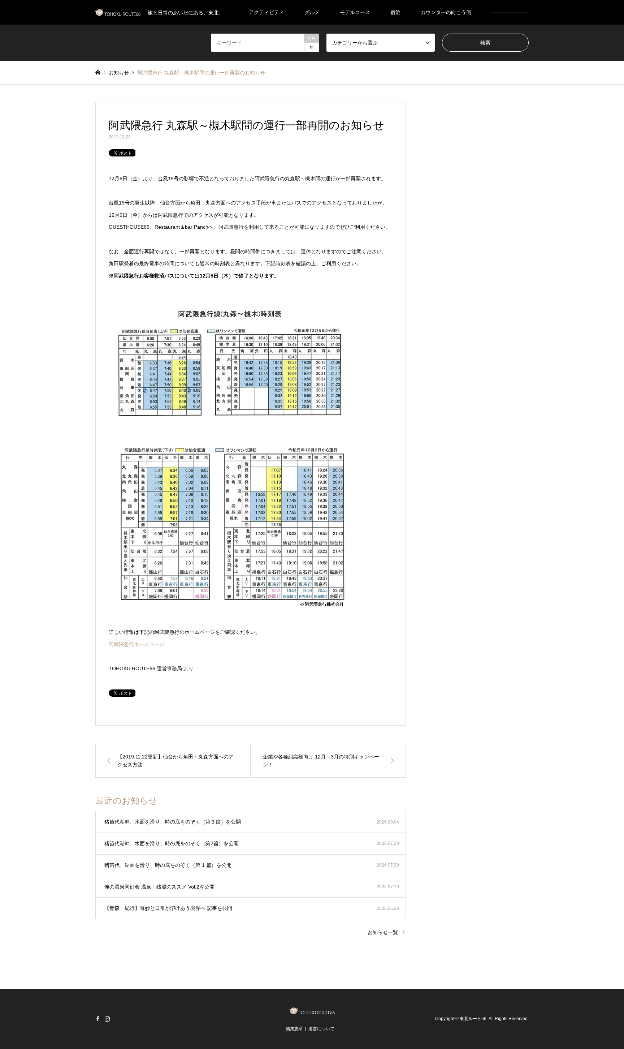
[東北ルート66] (312, 1012)
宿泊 (395, 12)
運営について (321, 1028)
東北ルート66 (473, 1019)
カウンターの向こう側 (446, 12)
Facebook (97, 1018)
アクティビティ (266, 12)
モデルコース (355, 12)
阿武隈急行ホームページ (136, 644)
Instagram (107, 1018)
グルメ (312, 12)
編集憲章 (294, 1028)
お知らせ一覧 (383, 932)
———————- (510, 12)
